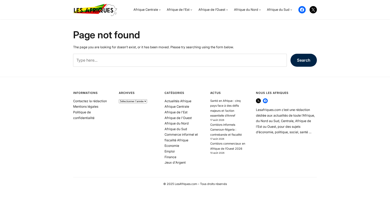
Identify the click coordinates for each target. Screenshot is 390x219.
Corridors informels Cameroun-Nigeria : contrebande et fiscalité (226, 129)
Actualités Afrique (178, 101)
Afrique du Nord (177, 123)
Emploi (170, 151)
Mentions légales (85, 106)
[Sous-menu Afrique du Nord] (260, 10)
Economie (172, 146)
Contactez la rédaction (90, 101)
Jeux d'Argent (175, 162)
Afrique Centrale (177, 106)
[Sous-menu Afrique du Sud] (291, 10)
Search (303, 60)
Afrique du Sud (176, 129)
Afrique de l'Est (176, 112)
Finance (170, 157)
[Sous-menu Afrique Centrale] (160, 10)
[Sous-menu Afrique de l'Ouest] (227, 10)
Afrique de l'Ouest (178, 118)
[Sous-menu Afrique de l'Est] (191, 10)
